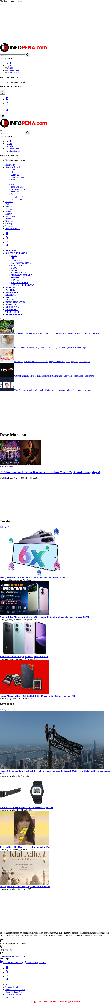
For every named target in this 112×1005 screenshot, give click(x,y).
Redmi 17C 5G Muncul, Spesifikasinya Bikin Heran (24, 656)
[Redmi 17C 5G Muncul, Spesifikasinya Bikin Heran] (24, 654)
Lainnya (3, 527)
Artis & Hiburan (7, 466)
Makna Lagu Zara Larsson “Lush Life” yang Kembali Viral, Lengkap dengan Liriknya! (52, 361)
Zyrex (9, 65)
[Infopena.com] (23, 51)
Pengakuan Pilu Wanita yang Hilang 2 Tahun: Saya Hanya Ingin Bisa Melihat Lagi (50, 347)
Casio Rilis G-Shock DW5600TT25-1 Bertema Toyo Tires (26, 807)
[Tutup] (1, 4)
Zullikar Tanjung (14, 70)
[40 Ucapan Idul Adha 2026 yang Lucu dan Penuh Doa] (24, 884)
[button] (27, 55)
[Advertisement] (56, 24)
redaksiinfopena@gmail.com (12, 956)
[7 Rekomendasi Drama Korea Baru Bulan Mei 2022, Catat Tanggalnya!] (20, 464)
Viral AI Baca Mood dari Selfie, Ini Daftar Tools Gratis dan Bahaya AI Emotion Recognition (54, 390)
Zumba (10, 68)
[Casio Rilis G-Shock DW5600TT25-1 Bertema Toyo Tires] (24, 805)
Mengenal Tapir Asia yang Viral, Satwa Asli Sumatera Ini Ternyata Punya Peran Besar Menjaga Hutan (58, 333)
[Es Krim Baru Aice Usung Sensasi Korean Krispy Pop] (24, 844)
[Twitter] (7, 103)
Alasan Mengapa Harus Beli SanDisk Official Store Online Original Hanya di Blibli (38, 696)
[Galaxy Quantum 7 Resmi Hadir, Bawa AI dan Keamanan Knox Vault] (34, 575)
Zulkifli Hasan (13, 73)
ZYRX (10, 63)
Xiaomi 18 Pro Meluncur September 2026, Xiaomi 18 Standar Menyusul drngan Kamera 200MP (44, 617)
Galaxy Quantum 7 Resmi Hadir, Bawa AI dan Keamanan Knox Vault (32, 577)
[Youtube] (7, 107)
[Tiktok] (7, 111)
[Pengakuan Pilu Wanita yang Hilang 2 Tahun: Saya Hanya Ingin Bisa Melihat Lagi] (7, 347)
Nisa (6, 478)
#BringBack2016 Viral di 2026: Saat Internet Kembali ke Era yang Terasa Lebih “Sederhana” (54, 376)
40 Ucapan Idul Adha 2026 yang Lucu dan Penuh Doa (25, 886)
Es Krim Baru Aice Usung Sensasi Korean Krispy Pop (25, 847)
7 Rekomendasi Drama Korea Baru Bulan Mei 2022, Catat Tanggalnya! (50, 472)
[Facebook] (7, 99)
